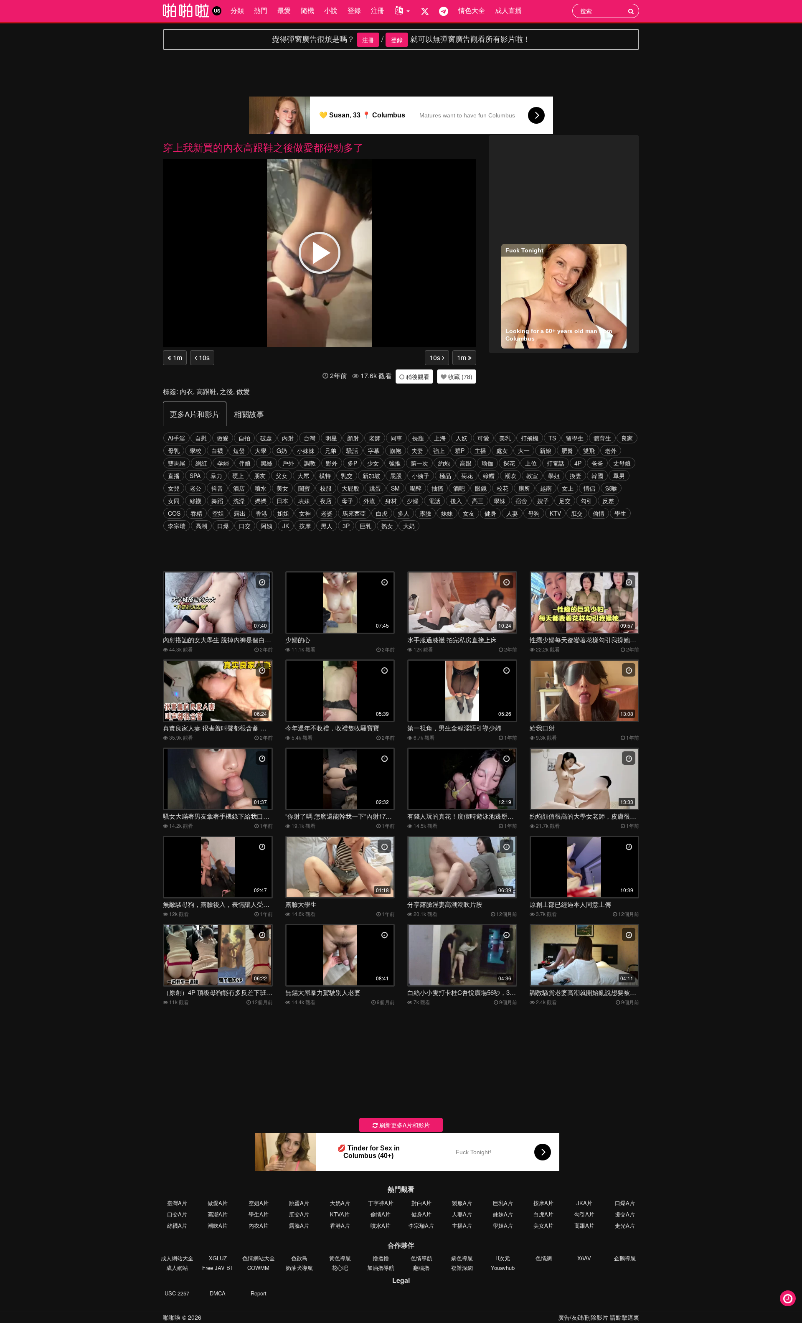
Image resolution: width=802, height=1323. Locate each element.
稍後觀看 (416, 376)
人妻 (512, 513)
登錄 (354, 10)
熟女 (387, 526)
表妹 (304, 500)
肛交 (577, 513)
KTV (555, 513)
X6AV (584, 1258)
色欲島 (299, 1258)
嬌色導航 (462, 1258)
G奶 (282, 450)
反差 (608, 500)
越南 (546, 488)
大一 (524, 450)
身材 (391, 500)
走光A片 (625, 1225)
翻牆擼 (421, 1268)
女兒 (174, 488)
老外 (611, 450)
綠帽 (489, 475)
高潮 (201, 526)
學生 (620, 513)
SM (395, 488)
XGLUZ (218, 1258)
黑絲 (266, 463)
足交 (565, 500)
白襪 (217, 450)
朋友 (260, 475)
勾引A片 (584, 1214)
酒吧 (459, 488)
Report (258, 1293)
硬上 (238, 475)
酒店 (239, 488)
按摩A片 (543, 1203)
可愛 (483, 438)
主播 (480, 450)
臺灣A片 (177, 1203)
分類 (237, 10)
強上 (439, 450)
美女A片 (543, 1225)
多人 (403, 513)
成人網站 (177, 1268)
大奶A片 (340, 1203)
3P (346, 526)
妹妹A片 (503, 1214)
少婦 (413, 500)
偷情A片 (381, 1214)
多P (352, 463)
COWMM (258, 1268)
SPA (195, 475)
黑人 (326, 526)
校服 (326, 488)
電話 (434, 500)
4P (577, 463)
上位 (531, 463)
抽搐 (437, 488)
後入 (456, 500)
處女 (502, 450)
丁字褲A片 (380, 1203)
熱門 (260, 10)
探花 (509, 463)
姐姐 (283, 513)
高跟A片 (584, 1225)
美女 (282, 488)
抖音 (217, 488)
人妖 (461, 438)
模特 (325, 475)
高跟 (466, 463)
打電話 (555, 463)
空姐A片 (259, 1203)
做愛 (243, 391)
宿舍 (521, 500)
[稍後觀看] (788, 1298)
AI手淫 (176, 438)
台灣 (309, 438)
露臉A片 (299, 1225)
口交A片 (177, 1214)
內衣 (186, 391)
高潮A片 (218, 1214)
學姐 (554, 475)
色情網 (544, 1258)
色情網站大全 (258, 1258)
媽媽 (260, 500)
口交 (245, 526)
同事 (396, 438)
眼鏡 (481, 488)
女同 (174, 500)
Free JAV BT (217, 1268)
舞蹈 (217, 500)
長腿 (418, 438)
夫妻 (417, 450)
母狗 (534, 513)
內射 (288, 438)
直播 (174, 475)
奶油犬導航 (299, 1268)
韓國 (597, 475)
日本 (282, 500)
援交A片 (625, 1214)
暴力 (216, 475)
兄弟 (330, 450)
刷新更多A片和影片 (404, 1125)
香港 (261, 513)
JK (285, 526)
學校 (195, 450)
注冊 (377, 10)
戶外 (288, 463)
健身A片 (421, 1214)
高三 (478, 500)
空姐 (218, 513)
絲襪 (195, 500)
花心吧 (340, 1268)
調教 (310, 463)
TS (552, 438)
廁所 (524, 488)
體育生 (602, 438)
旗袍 (395, 450)
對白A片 (421, 1203)
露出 (240, 513)
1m (176, 357)
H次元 (502, 1258)
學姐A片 (503, 1225)
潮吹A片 (218, 1225)
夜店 (326, 500)
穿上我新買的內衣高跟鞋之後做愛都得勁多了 (263, 147)
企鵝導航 (625, 1258)
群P (459, 450)
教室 (532, 475)
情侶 (589, 488)
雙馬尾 (176, 463)
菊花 (467, 475)
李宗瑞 (176, 526)
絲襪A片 (177, 1225)
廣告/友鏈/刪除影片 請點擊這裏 (598, 1317)
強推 (395, 463)
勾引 (586, 500)
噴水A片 (381, 1225)
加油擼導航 (380, 1268)
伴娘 (245, 463)
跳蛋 (375, 488)
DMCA (218, 1293)
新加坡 (371, 475)
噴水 (260, 488)
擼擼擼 (381, 1258)
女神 (305, 513)
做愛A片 (218, 1203)
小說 (331, 10)
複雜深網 (462, 1268)
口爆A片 (625, 1203)
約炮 (444, 463)
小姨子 (420, 475)
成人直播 (508, 10)
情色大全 (471, 10)
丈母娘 (622, 463)
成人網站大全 (177, 1258)
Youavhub (503, 1268)
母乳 (174, 450)
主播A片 (462, 1225)
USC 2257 (177, 1293)
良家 (627, 438)
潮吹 (510, 475)
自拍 (244, 438)
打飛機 (529, 438)
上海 (440, 438)
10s (203, 357)
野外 (332, 463)
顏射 (353, 438)
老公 (195, 488)
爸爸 (597, 463)
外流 (369, 500)
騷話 (352, 450)
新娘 (545, 450)
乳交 (347, 475)
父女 (281, 475)
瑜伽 (487, 463)
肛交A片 (299, 1214)
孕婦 (223, 463)
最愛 (284, 10)
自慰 (201, 438)
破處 (266, 438)
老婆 (326, 513)
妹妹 (447, 513)
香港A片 (340, 1225)
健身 (490, 513)
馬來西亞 (354, 513)
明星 (331, 438)
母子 (347, 500)
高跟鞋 (206, 391)
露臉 (425, 513)
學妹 (499, 500)
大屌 (303, 475)
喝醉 (415, 488)
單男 (619, 475)
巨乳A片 (503, 1203)
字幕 (374, 450)
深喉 (611, 488)
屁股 (396, 475)
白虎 (382, 513)
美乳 (505, 438)
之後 (226, 391)
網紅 (201, 463)
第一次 (419, 463)
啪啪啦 (171, 1317)
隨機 (307, 10)
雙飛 (589, 450)
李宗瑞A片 (421, 1225)
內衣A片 (259, 1225)
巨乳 (365, 526)
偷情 (598, 513)
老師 (375, 438)
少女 (373, 463)
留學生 (575, 438)
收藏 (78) (459, 376)
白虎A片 (543, 1214)
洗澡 (239, 500)
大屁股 (350, 488)
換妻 (575, 475)
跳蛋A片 (299, 1203)
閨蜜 (304, 488)
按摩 (305, 526)
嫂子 (543, 500)
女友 (469, 513)
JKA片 (584, 1203)
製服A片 (462, 1203)
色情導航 (421, 1258)
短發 (239, 450)
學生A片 (259, 1214)
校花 (502, 488)
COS (174, 513)
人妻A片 (462, 1214)
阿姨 (266, 526)
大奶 (409, 526)
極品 (445, 475)
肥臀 (567, 450)
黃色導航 (340, 1258)
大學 (260, 450)
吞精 (196, 513)
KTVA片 (340, 1214)
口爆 (223, 526)
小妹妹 (306, 450)
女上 (568, 488)
